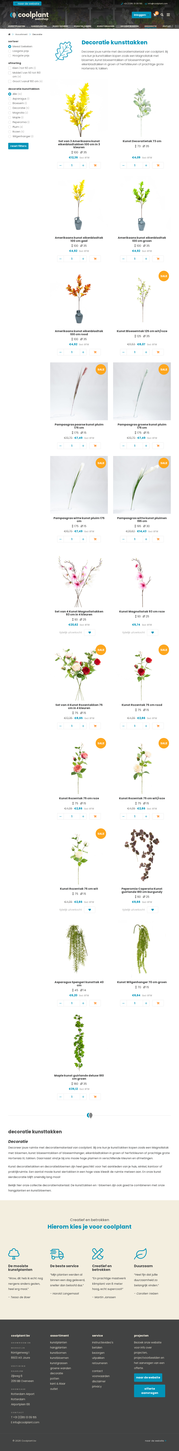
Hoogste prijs (21, 55)
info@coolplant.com (158, 3)
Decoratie (150, 26)
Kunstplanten (16, 26)
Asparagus (21, 98)
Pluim (18, 127)
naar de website (28, 3)
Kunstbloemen (82, 26)
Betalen (97, 1347)
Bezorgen (98, 1353)
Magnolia (20, 112)
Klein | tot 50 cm (24, 68)
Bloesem (20, 103)
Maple (18, 117)
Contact (97, 1371)
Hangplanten (39, 26)
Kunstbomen (60, 26)
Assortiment (21, 34)
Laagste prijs (21, 51)
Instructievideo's (102, 1342)
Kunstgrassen (105, 26)
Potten (54, 1378)
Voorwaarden (101, 1376)
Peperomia (21, 122)
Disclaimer (99, 1381)
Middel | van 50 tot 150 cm (27, 74)
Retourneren (100, 1363)
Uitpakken (98, 1358)
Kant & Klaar (57, 1383)
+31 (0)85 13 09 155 (133, 3)
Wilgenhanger (23, 136)
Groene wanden (129, 26)
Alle (17, 94)
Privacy (97, 1386)
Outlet (167, 26)
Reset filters (18, 146)
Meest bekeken (22, 46)
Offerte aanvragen (149, 1391)
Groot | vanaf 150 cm (27, 81)
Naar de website (148, 1377)
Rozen (18, 131)
